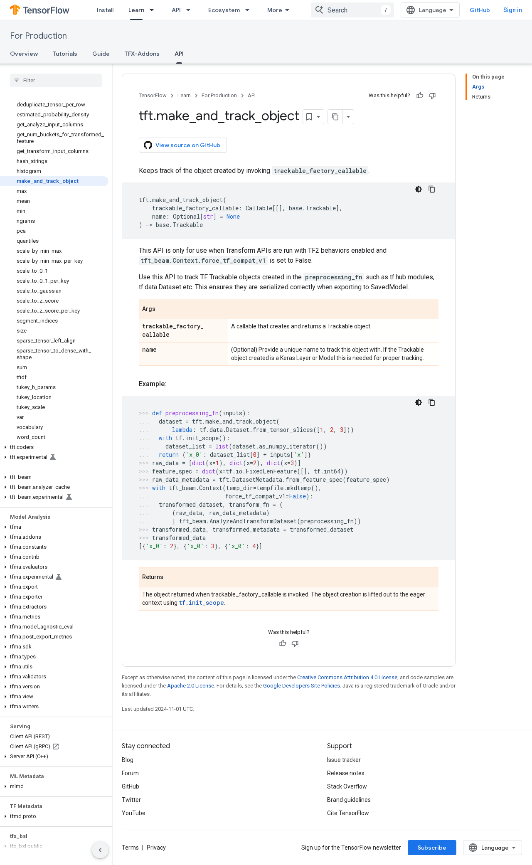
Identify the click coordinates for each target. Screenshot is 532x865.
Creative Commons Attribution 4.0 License (347, 677)
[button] (54, 447)
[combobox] (352, 9)
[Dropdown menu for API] (191, 10)
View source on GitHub (187, 145)
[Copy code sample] (431, 189)
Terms (130, 847)
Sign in (512, 10)
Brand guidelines (349, 799)
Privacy (156, 847)
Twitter (131, 799)
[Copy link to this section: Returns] (171, 578)
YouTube (133, 813)
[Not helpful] (432, 95)
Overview (24, 53)
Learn (136, 10)
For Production (38, 36)
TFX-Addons (142, 53)
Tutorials (65, 53)
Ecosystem (224, 10)
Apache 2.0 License (190, 686)
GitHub (480, 10)
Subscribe (432, 847)
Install (105, 10)
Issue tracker (344, 760)
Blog (127, 760)
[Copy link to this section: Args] (163, 310)
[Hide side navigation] (100, 850)
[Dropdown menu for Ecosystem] (250, 10)
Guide (101, 53)
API (176, 10)
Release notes (346, 773)
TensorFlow (153, 95)
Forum (130, 773)
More (274, 10)
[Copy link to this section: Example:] (174, 384)
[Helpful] (420, 95)
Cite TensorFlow (348, 813)
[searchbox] (56, 80)
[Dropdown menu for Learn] (154, 10)
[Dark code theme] (418, 189)
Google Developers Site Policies (301, 686)
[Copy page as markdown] (335, 117)
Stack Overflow (347, 786)
